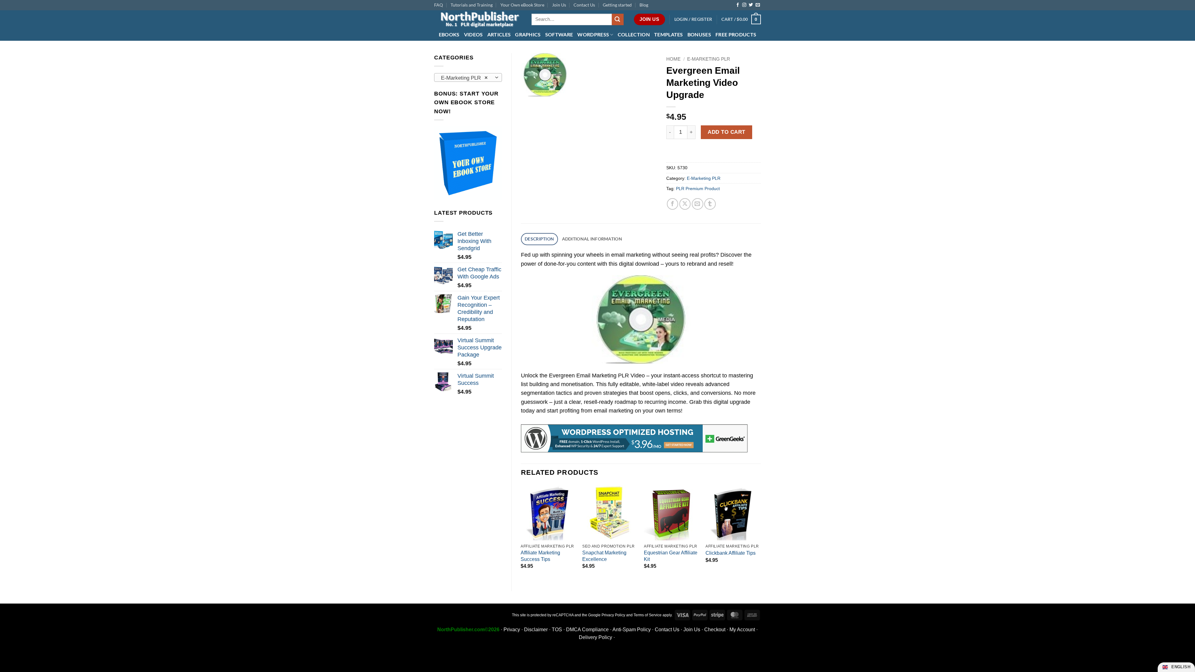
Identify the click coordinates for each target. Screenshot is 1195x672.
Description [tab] (539, 238)
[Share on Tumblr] (710, 204)
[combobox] (468, 77)
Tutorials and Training (472, 4)
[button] (693, 19)
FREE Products (735, 34)
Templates (668, 34)
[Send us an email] (758, 5)
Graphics (528, 34)
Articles (499, 34)
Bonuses (699, 34)
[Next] (760, 532)
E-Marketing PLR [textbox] (464, 78)
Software (559, 34)
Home (673, 59)
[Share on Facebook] (672, 204)
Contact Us (584, 4)
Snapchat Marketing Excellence (604, 556)
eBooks (449, 34)
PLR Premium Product (698, 188)
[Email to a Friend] (697, 204)
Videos (473, 34)
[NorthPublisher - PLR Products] (478, 19)
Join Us (559, 4)
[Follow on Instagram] (744, 5)
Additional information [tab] (592, 238)
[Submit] (618, 19)
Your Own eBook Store (522, 4)
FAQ (438, 4)
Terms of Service (648, 615)
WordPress (593, 34)
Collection (634, 34)
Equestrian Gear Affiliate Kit (670, 556)
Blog (644, 4)
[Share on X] (685, 204)
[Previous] (521, 532)
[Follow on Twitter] (751, 5)
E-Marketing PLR (708, 59)
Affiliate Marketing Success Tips (540, 556)
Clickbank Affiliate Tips (730, 553)
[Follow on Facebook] (738, 5)
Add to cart (726, 132)
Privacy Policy (613, 615)
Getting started (617, 4)
